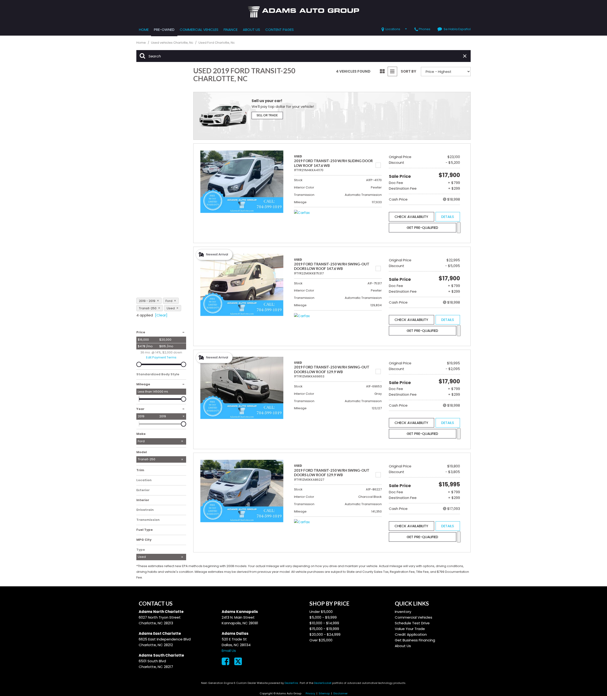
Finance (231, 29)
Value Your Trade (410, 628)
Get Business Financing (415, 640)
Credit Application (411, 634)
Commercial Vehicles (199, 29)
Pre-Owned (164, 29)
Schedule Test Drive (412, 623)
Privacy (310, 693)
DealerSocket (322, 683)
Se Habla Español (457, 29)
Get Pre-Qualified (422, 227)
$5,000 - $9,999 (323, 617)
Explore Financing (459, 227)
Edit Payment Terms (161, 357)
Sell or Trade (267, 115)
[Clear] (161, 315)
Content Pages (279, 29)
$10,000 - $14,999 (324, 623)
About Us (251, 29)
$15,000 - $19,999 (324, 628)
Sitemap (324, 693)
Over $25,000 (320, 640)
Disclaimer (340, 693)
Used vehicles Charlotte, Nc (172, 42)
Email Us (229, 650)
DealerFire (291, 683)
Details (447, 216)
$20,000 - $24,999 (324, 634)
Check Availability (411, 216)
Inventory (403, 611)
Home (144, 29)
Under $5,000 (321, 611)
